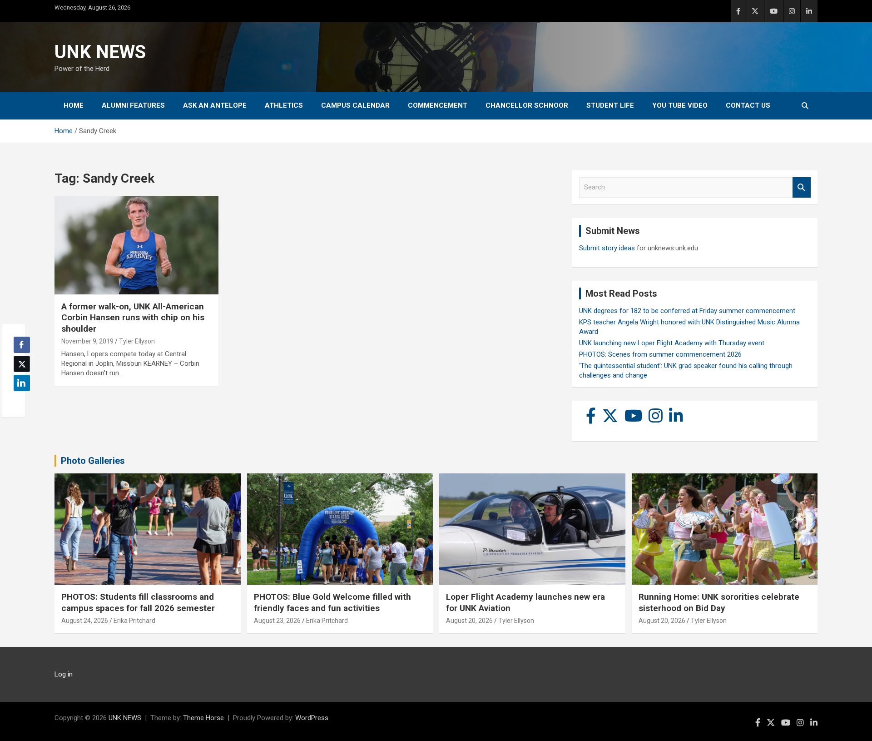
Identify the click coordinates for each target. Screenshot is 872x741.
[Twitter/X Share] (22, 364)
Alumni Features (133, 105)
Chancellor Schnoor (527, 105)
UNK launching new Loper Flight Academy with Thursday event (671, 343)
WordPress (311, 718)
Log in (63, 674)
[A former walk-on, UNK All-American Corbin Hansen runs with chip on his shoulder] (136, 245)
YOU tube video (680, 105)
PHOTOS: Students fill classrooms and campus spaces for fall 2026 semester (138, 602)
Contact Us (748, 105)
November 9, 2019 (87, 341)
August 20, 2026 (469, 620)
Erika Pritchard (134, 620)
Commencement (437, 105)
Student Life (610, 105)
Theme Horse (203, 718)
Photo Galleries (93, 460)
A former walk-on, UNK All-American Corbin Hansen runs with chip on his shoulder (132, 317)
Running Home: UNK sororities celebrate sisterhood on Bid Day (719, 602)
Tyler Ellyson (137, 341)
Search (802, 187)
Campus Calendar (355, 105)
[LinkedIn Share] (22, 383)
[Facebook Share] (22, 345)
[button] (19, 400)
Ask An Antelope (215, 105)
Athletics (284, 105)
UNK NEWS (100, 52)
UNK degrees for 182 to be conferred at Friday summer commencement (687, 311)
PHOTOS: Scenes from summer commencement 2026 (660, 354)
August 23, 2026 (277, 620)
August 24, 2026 (84, 620)
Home (74, 105)
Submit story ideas (607, 248)
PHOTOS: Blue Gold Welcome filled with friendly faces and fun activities (332, 602)
